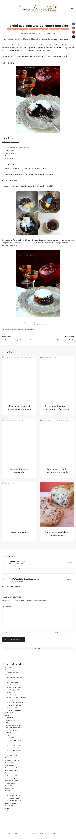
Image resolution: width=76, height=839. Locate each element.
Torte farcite (13, 707)
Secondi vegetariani (15, 800)
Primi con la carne (15, 748)
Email (30, 632)
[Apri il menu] (72, 9)
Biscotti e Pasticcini (15, 677)
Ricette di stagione (11, 770)
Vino (6, 810)
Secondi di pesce (14, 798)
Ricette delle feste (58, 29)
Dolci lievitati (13, 695)
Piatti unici (9, 732)
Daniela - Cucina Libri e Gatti (32, 33)
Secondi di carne (14, 795)
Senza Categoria (10, 803)
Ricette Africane (10, 763)
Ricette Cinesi (13, 775)
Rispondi (69, 562)
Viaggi (7, 808)
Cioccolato (6, 329)
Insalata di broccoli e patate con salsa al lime (17, 338)
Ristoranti (8, 785)
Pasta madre (13, 730)
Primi (7, 735)
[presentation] (19, 378)
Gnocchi (11, 737)
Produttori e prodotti (12, 760)
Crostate (11, 680)
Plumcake (12, 700)
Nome (5, 632)
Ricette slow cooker (12, 780)
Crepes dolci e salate (12, 672)
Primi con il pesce (15, 745)
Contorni (12, 793)
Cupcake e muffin (15, 682)
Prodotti (8, 758)
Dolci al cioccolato (17, 29)
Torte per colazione (15, 710)
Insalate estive (10, 720)
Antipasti (8, 667)
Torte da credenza (15, 705)
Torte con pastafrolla (16, 702)
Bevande (8, 670)
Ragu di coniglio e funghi (65, 338)
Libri (6, 722)
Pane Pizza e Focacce (12, 727)
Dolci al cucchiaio (38, 29)
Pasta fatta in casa (15, 740)
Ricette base (9, 765)
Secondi (8, 790)
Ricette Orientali (10, 773)
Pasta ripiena (13, 743)
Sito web (55, 632)
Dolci (7, 675)
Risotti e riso (13, 753)
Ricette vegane (10, 783)
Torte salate (9, 805)
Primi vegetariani (14, 750)
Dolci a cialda (13, 685)
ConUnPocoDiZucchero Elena (21, 579)
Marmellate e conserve (13, 725)
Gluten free (9, 717)
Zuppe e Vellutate (15, 755)
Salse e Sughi (9, 788)
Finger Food (9, 712)
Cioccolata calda (19, 532)
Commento (7, 606)
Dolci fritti (12, 692)
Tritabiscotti (14, 561)
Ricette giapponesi (15, 778)
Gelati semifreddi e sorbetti (18, 697)
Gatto (7, 715)
